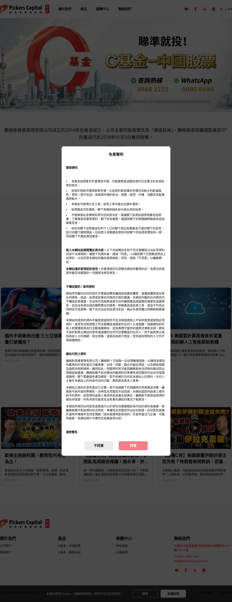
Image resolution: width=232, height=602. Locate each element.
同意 (133, 446)
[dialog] (116, 301)
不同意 (99, 446)
